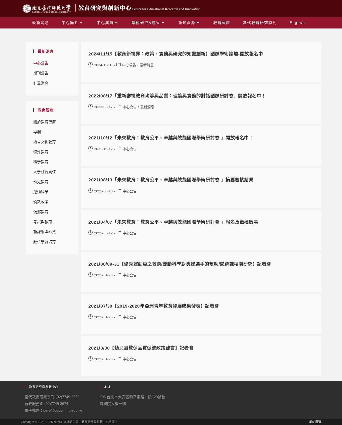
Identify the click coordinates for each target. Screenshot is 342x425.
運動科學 (40, 192)
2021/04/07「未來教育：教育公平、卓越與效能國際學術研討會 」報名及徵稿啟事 (173, 222)
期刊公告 (40, 73)
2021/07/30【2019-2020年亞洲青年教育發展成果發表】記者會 (153, 306)
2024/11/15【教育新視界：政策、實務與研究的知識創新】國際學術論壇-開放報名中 (175, 53)
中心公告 (40, 63)
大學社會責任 (44, 172)
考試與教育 (42, 222)
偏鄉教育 (40, 212)
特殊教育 (40, 152)
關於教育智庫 (44, 122)
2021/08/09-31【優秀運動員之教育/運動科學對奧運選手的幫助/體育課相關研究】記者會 (179, 264)
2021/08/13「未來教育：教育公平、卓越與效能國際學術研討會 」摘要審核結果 (171, 179)
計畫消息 (40, 83)
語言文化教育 (44, 142)
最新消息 (147, 65)
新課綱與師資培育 (44, 233)
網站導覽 (315, 422)
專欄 (37, 132)
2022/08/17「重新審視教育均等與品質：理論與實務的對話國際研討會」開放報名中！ (177, 95)
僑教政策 (40, 202)
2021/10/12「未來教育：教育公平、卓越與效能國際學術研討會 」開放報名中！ (171, 137)
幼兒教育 (40, 182)
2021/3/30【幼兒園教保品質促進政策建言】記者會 (141, 348)
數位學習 (40, 242)
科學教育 (40, 162)
